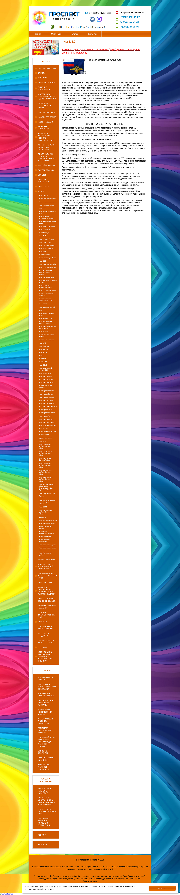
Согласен (162, 888)
